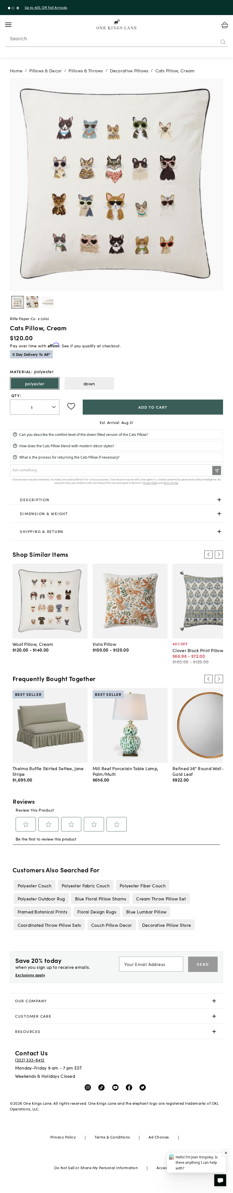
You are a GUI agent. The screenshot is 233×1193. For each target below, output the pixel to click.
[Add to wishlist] (71, 406)
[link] (116, 500)
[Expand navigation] (12, 25)
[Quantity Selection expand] (54, 407)
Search (18, 38)
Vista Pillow (104, 644)
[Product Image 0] (17, 302)
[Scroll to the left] (208, 554)
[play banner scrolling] (17, 8)
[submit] (223, 42)
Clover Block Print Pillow (197, 650)
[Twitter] (144, 1087)
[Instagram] (89, 1087)
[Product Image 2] (47, 302)
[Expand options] (219, 499)
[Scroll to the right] (219, 554)
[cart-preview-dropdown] (225, 25)
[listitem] (35, 885)
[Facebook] (130, 1087)
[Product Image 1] (32, 302)
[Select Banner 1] (13, 8)
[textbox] (34, 407)
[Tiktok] (102, 1087)
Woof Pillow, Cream (33, 644)
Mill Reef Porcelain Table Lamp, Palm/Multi (126, 771)
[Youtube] (116, 1087)
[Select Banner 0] (9, 8)
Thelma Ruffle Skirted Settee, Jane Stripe (48, 771)
